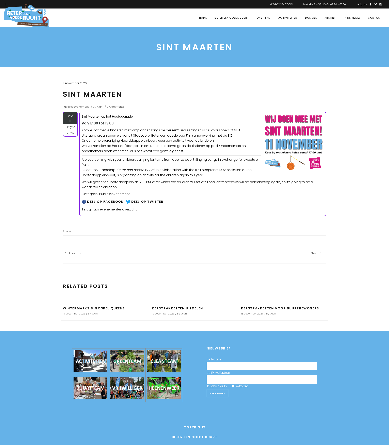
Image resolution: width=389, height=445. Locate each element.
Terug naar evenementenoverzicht (109, 209)
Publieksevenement (76, 107)
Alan (100, 107)
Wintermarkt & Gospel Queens (94, 308)
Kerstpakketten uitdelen (177, 308)
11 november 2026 (75, 83)
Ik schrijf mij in (227, 386)
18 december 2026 (252, 313)
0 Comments (115, 107)
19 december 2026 (74, 313)
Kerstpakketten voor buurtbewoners (280, 308)
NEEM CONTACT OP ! (281, 4)
